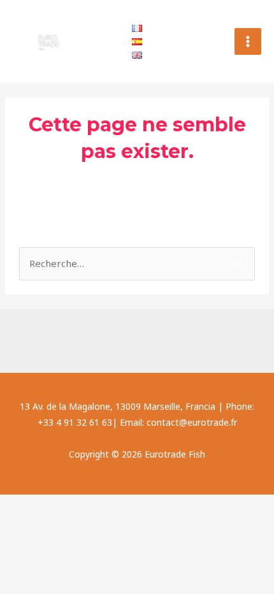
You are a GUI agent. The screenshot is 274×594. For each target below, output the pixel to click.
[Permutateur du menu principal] (248, 41)
